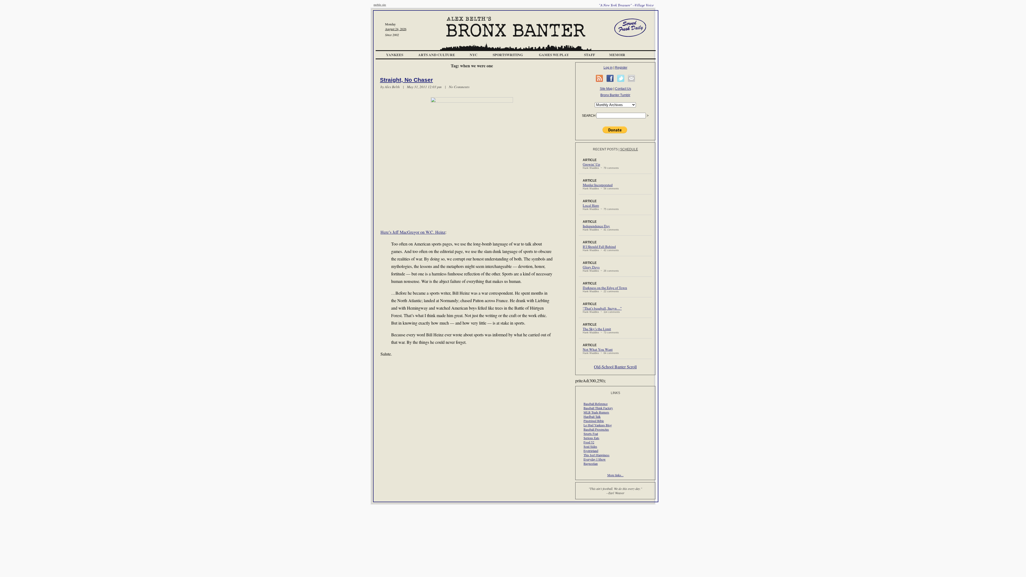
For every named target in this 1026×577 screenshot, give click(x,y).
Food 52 (589, 442)
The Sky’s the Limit (597, 328)
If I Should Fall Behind (599, 246)
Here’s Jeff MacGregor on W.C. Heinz (412, 232)
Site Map (606, 89)
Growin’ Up (591, 164)
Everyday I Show (595, 459)
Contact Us (623, 89)
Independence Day (596, 226)
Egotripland (591, 451)
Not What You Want (598, 349)
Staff (589, 54)
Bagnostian (591, 463)
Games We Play (554, 54)
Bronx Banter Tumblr (615, 95)
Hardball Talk (592, 416)
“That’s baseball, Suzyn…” (602, 308)
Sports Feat (591, 433)
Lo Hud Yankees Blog (598, 425)
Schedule (629, 149)
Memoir (617, 54)
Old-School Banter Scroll (615, 366)
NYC (473, 54)
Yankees (394, 54)
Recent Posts (605, 149)
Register (621, 67)
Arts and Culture (436, 54)
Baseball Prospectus (596, 429)
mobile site (380, 4)
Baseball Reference (596, 403)
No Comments (459, 86)
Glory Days (591, 267)
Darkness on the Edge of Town (605, 287)
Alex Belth (392, 86)
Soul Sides (590, 446)
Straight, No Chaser (406, 80)
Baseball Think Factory (598, 408)
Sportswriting (508, 54)
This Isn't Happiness (596, 455)
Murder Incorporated (598, 184)
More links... (615, 475)
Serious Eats (591, 438)
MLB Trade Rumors (596, 412)
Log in (608, 67)
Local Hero (591, 205)
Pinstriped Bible (594, 421)
